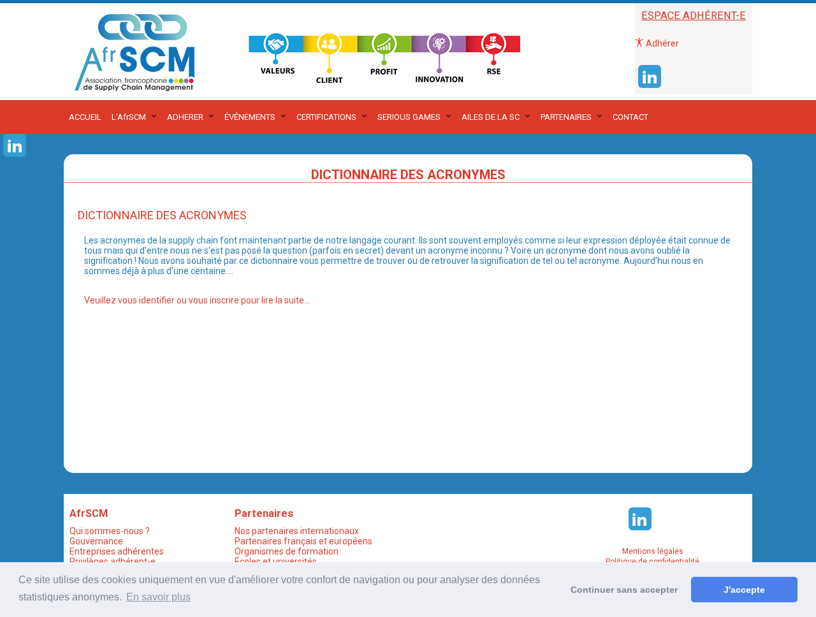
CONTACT (630, 117)
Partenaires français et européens (303, 541)
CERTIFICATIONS (326, 117)
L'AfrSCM (129, 117)
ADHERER (185, 117)
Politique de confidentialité (652, 561)
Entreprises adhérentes (116, 551)
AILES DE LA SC (491, 117)
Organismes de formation (287, 551)
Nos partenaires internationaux (297, 531)
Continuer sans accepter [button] (624, 589)
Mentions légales (652, 551)
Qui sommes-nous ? (109, 531)
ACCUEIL (85, 117)
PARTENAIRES (566, 117)
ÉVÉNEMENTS (249, 117)
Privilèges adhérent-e (112, 561)
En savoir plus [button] (158, 597)
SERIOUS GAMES (409, 117)
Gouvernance (96, 541)
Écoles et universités (276, 561)
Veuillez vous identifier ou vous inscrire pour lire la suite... (197, 300)
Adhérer (661, 43)
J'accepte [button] (744, 589)
